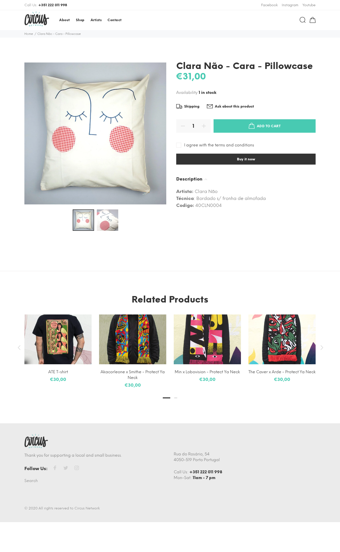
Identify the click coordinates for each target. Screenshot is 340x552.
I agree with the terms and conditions (219, 145)
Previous (19, 347)
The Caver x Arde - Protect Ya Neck (282, 371)
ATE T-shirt (58, 371)
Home (28, 34)
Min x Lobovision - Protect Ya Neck (207, 371)
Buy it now (246, 159)
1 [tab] (166, 397)
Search (31, 480)
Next (321, 347)
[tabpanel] (58, 344)
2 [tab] (175, 397)
